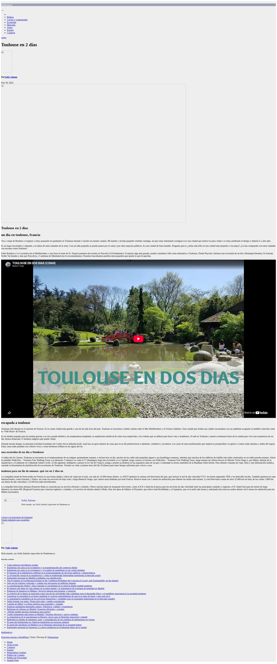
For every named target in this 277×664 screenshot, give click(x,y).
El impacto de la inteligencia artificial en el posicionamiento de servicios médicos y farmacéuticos (51, 573)
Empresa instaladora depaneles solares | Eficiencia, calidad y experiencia (40, 606)
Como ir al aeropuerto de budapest (16, 517)
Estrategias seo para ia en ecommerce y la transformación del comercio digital (42, 567)
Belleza (10, 17)
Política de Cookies (16, 655)
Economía (11, 22)
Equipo (10, 30)
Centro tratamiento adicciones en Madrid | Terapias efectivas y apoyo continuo (42, 614)
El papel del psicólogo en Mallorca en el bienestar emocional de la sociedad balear (44, 625)
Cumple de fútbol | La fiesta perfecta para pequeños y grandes (35, 604)
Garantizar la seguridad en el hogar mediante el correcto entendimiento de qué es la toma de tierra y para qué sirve (58, 596)
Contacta (11, 32)
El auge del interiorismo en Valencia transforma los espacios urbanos (38, 622)
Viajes (10, 27)
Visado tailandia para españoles (15, 520)
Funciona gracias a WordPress (15, 637)
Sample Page (13, 660)
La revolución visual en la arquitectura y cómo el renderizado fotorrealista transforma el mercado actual (53, 575)
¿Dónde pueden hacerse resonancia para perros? (29, 612)
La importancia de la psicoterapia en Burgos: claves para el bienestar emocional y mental (47, 617)
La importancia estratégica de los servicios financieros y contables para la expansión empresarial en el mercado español (61, 599)
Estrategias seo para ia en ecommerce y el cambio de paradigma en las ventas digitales (46, 570)
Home (10, 642)
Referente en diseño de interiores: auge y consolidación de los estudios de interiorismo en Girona (51, 619)
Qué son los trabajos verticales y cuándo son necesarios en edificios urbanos (41, 583)
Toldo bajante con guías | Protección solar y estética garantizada (36, 601)
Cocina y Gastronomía (17, 19)
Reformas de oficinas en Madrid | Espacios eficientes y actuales (35, 609)
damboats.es (6, 4)
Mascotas (11, 25)
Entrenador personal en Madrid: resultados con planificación (34, 578)
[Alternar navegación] (2, 10)
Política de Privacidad (17, 657)
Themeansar (52, 637)
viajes (3, 37)
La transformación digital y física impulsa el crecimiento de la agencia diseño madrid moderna (49, 586)
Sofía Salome (11, 77)
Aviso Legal (12, 644)
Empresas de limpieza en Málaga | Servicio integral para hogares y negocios (41, 591)
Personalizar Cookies (16, 652)
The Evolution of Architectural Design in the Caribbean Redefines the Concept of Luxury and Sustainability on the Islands (62, 580)
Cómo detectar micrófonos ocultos (22, 565)
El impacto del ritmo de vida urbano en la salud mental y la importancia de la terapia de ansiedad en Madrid (55, 588)
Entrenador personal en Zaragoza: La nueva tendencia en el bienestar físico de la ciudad (47, 627)
